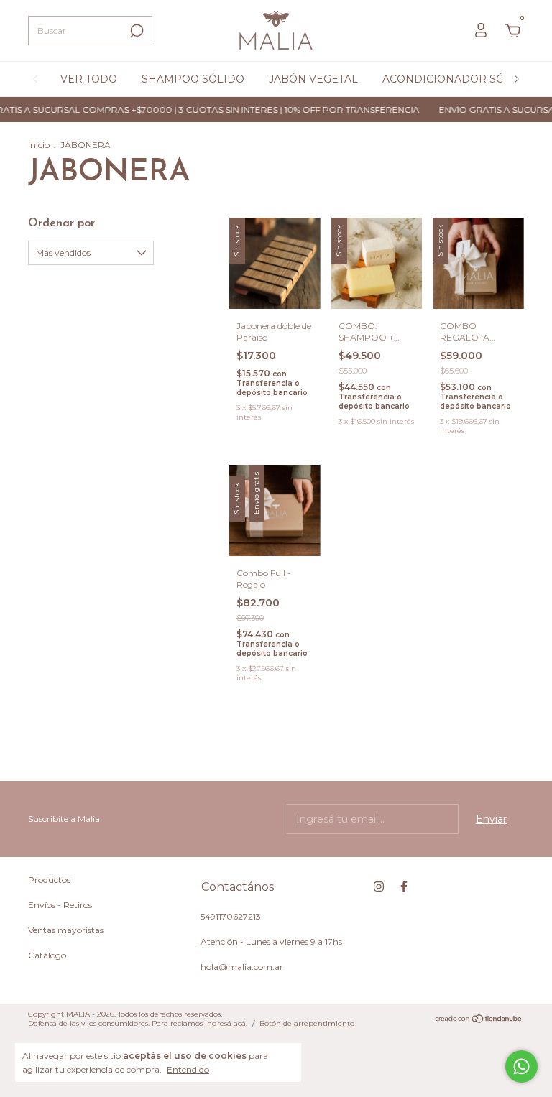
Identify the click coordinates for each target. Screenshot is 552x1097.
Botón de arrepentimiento (306, 1023)
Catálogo (47, 955)
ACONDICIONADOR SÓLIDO (457, 79)
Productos (49, 879)
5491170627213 (231, 916)
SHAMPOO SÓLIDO (193, 79)
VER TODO (88, 79)
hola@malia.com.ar (242, 966)
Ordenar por (61, 223)
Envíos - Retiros (60, 904)
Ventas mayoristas (66, 930)
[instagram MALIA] (379, 886)
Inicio (39, 144)
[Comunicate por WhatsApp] (521, 1066)
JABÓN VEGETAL (313, 79)
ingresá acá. (226, 1023)
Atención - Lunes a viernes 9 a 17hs (271, 941)
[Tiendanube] (479, 1020)
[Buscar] (135, 31)
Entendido (188, 1069)
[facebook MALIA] (404, 886)
